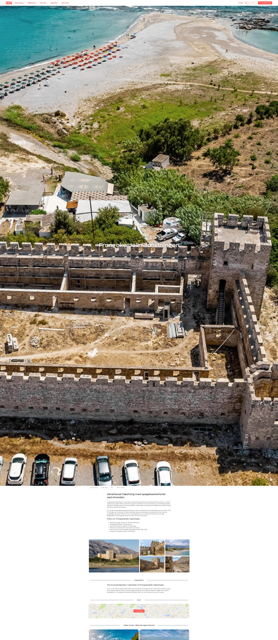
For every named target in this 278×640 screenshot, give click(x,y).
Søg (241, 3)
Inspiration (104, 487)
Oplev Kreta (121, 487)
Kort (112, 487)
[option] (114, 556)
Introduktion (94, 487)
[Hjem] (9, 3)
